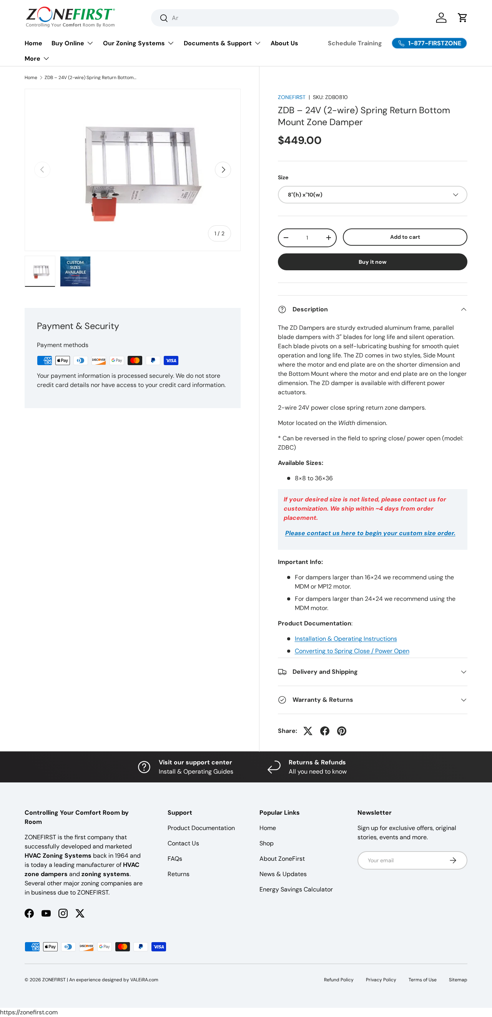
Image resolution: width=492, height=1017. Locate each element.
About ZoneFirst (282, 859)
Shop (266, 843)
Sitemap (458, 980)
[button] (462, 17)
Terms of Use (423, 980)
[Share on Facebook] (324, 731)
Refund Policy (339, 980)
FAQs (175, 859)
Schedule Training (355, 43)
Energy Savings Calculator (296, 889)
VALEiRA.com (144, 980)
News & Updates (283, 874)
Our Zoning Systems (134, 43)
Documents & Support (218, 43)
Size (283, 177)
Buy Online (68, 43)
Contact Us (183, 843)
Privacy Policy (381, 980)
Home (33, 43)
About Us (284, 43)
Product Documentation (201, 828)
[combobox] (275, 17)
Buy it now (373, 261)
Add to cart (405, 236)
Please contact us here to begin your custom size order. (370, 533)
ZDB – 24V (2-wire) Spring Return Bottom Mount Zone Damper (91, 77)
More (32, 59)
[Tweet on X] (307, 731)
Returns (178, 874)
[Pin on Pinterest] (341, 731)
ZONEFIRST (292, 97)
